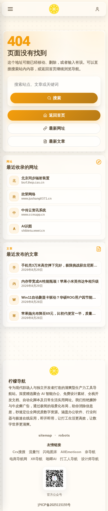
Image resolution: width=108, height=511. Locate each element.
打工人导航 (69, 459)
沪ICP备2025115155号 (54, 505)
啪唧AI (51, 459)
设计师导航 (90, 459)
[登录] (97, 9)
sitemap (45, 435)
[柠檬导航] (54, 371)
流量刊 (34, 452)
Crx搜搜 (19, 452)
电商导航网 (18, 459)
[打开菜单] (10, 9)
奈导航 (90, 452)
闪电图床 (50, 452)
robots (64, 435)
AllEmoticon (71, 452)
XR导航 (36, 459)
